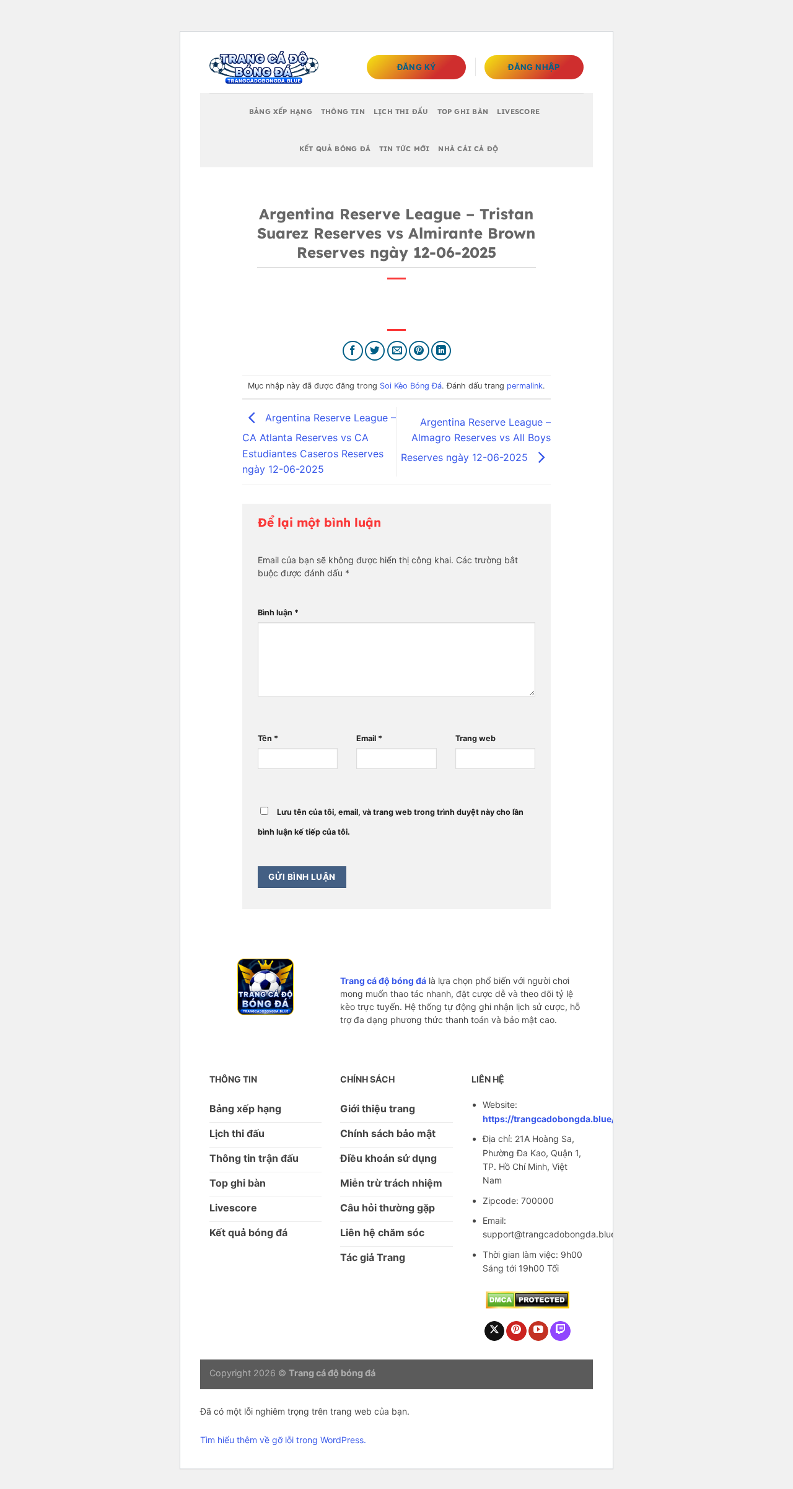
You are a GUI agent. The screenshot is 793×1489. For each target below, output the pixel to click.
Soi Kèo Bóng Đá (411, 385)
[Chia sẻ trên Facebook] (353, 351)
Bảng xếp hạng (280, 111)
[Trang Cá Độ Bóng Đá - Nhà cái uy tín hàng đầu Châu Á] (263, 67)
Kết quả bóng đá (334, 148)
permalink (525, 385)
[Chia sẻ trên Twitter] (375, 351)
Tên (268, 738)
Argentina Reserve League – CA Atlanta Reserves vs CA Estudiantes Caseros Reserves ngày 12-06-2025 (319, 443)
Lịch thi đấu (401, 111)
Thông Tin (343, 111)
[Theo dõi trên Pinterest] (516, 1331)
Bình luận (278, 612)
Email (369, 738)
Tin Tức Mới (404, 148)
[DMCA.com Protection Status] (527, 1298)
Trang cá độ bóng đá (383, 980)
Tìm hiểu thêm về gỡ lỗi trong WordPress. (283, 1439)
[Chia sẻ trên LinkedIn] (441, 351)
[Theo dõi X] (494, 1331)
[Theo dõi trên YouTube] (538, 1331)
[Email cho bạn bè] (397, 351)
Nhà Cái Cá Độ (468, 148)
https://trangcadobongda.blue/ (549, 1118)
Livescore (518, 111)
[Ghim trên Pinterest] (419, 351)
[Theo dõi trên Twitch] (560, 1331)
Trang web (475, 738)
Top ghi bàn (462, 111)
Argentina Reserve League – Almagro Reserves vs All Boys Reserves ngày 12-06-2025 (476, 439)
